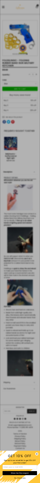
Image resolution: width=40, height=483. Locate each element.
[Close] (36, 453)
